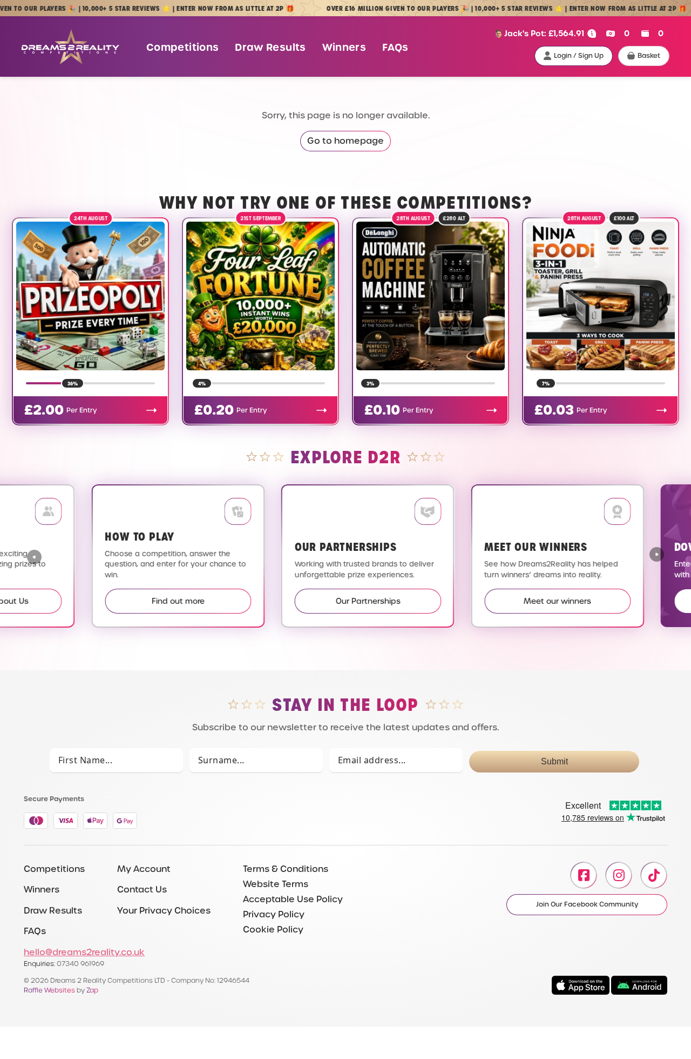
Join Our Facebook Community (587, 904)
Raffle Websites (49, 990)
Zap (92, 990)
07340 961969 (80, 964)
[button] (656, 556)
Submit (554, 761)
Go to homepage (345, 140)
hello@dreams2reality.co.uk (84, 952)
